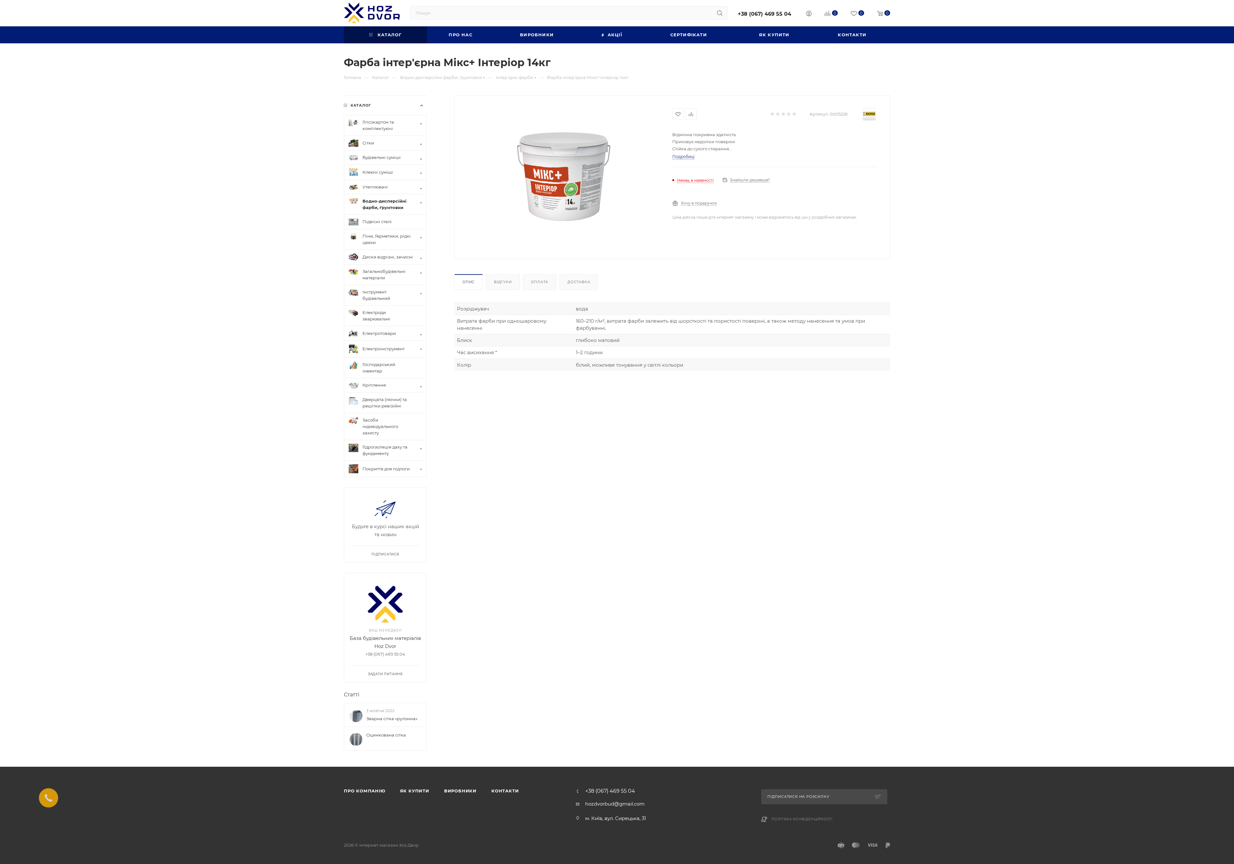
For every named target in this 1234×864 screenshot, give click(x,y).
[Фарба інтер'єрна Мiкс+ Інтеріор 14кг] (563, 176)
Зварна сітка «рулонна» (391, 718)
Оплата (539, 282)
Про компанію (364, 790)
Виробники (460, 790)
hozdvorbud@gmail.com (615, 804)
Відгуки (503, 282)
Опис (468, 282)
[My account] (809, 14)
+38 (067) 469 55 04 (764, 14)
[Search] (720, 13)
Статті (351, 695)
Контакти (505, 790)
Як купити (414, 790)
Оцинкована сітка (386, 734)
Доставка (579, 282)
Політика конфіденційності (802, 819)
